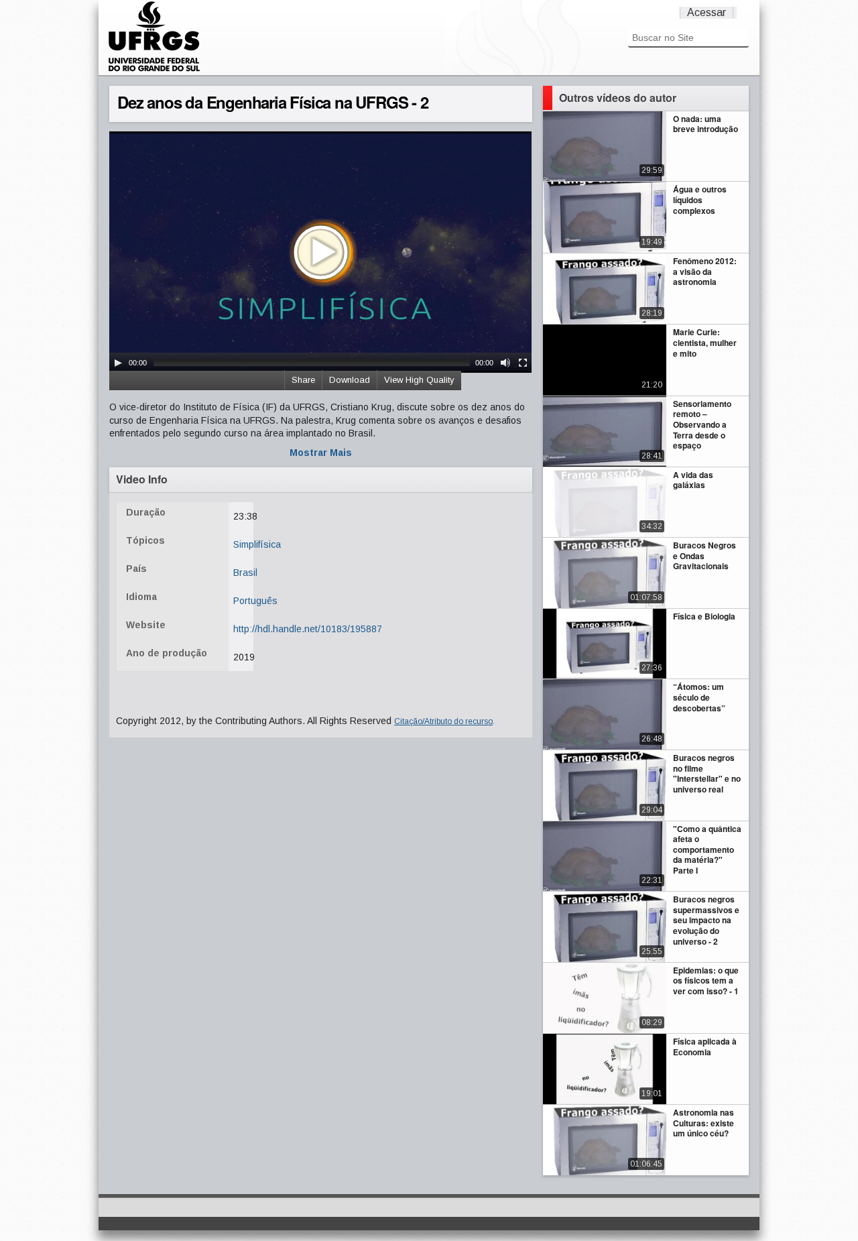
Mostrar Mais (321, 452)
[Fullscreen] (522, 362)
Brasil (245, 572)
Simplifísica (257, 544)
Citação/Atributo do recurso (443, 721)
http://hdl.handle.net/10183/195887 (307, 629)
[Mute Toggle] (505, 362)
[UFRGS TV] (154, 69)
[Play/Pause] (118, 362)
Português (255, 600)
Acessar (706, 12)
